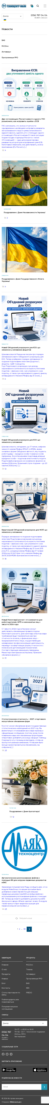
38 (24, 929)
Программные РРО (10, 58)
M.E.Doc (5, 46)
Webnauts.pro (15, 1102)
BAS (3, 40)
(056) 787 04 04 (39, 15)
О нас (4, 970)
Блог (4, 983)
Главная (5, 965)
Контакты (6, 988)
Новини (5, 979)
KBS (27, 988)
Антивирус (6, 52)
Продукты (6, 974)
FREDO (29, 993)
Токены (29, 970)
